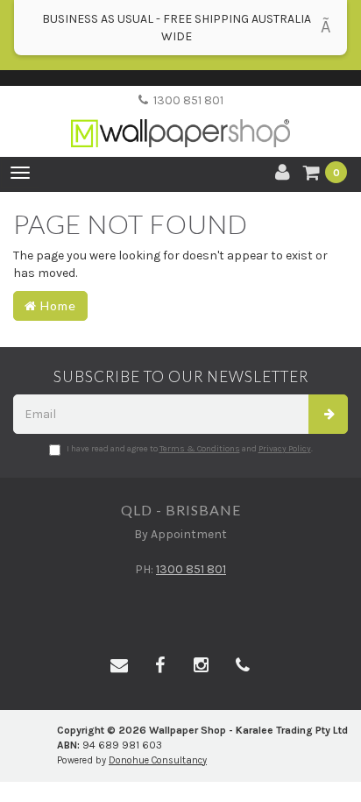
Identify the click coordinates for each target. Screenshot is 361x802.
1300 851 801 (185, 100)
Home (56, 305)
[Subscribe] (328, 414)
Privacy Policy (284, 449)
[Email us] (119, 666)
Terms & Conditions (199, 449)
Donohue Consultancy (158, 760)
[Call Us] (242, 666)
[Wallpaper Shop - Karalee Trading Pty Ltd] (180, 118)
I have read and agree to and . (190, 449)
